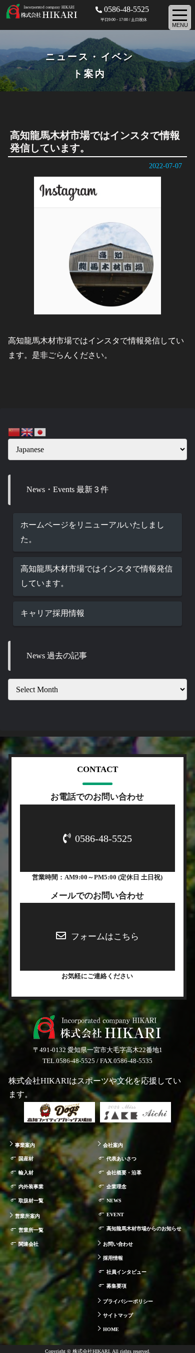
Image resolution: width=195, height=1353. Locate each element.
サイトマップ (118, 1315)
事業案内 (25, 1145)
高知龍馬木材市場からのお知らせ (144, 1228)
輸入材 (26, 1172)
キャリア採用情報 (52, 613)
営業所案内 (27, 1216)
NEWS (114, 1200)
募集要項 (116, 1286)
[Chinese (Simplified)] (14, 431)
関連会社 (28, 1244)
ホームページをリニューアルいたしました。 (92, 532)
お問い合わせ (118, 1244)
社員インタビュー (126, 1272)
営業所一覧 (31, 1230)
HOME (111, 1329)
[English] (27, 431)
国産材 (26, 1158)
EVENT (115, 1214)
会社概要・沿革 (124, 1172)
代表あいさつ (121, 1158)
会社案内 (113, 1145)
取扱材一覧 (31, 1200)
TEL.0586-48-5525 (68, 1061)
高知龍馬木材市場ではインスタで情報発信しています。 (96, 575)
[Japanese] (40, 431)
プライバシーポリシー (128, 1301)
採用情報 (113, 1258)
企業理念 (116, 1186)
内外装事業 (31, 1186)
